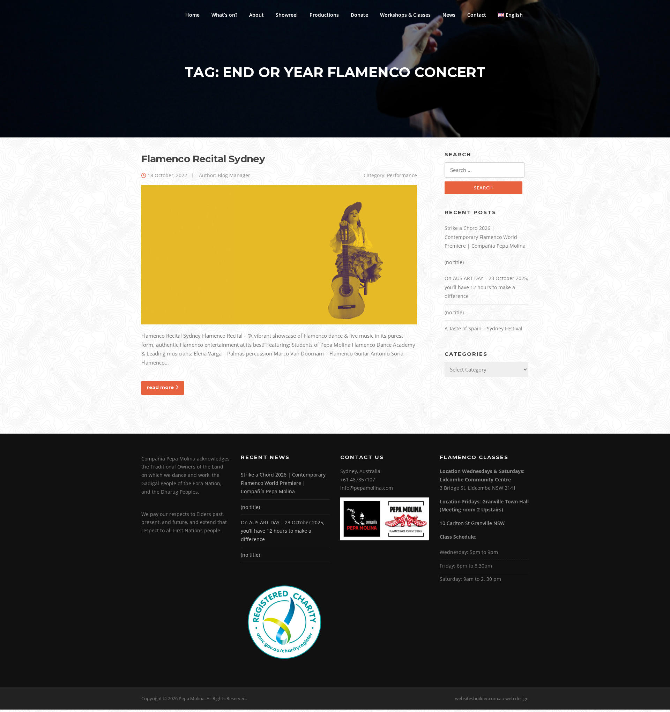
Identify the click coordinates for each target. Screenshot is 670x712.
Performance (402, 175)
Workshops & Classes (405, 15)
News (448, 15)
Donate (359, 15)
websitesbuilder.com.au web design (492, 698)
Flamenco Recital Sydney (203, 159)
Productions (324, 15)
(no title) (454, 262)
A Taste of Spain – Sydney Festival (483, 328)
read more (160, 387)
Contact (476, 15)
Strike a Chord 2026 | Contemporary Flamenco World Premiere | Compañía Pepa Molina (485, 237)
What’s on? (224, 15)
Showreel (287, 15)
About (256, 15)
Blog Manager (234, 175)
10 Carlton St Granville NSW (472, 523)
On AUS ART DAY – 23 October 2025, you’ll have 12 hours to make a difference (486, 287)
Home (192, 15)
